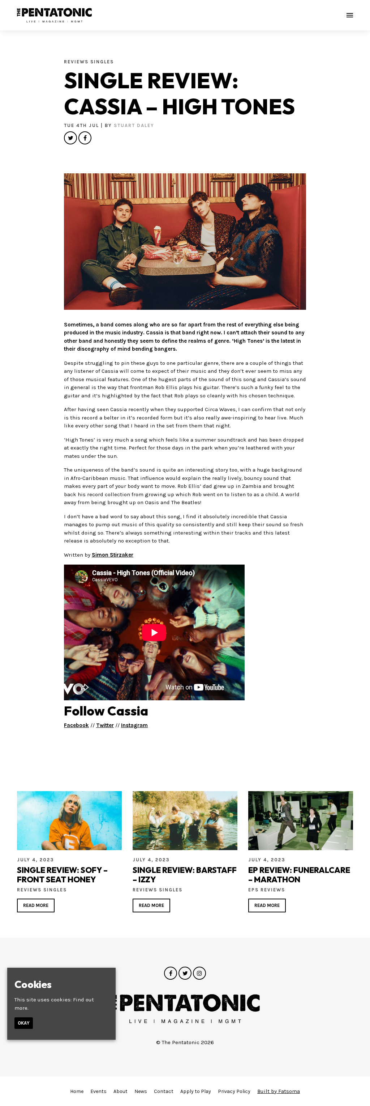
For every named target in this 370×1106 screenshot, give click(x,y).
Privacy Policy (234, 1091)
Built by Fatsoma (278, 1091)
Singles (102, 61)
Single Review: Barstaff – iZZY (185, 875)
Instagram (134, 725)
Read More (35, 905)
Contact (163, 1091)
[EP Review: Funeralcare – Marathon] (300, 820)
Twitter (105, 725)
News (140, 1091)
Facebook (76, 725)
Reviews (77, 61)
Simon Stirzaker (112, 555)
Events (98, 1091)
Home (76, 1091)
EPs (254, 889)
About (120, 1091)
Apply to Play (195, 1091)
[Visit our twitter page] (70, 138)
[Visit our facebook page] (84, 138)
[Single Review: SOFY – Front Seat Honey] (69, 820)
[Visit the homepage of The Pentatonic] (54, 15)
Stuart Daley (134, 125)
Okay (24, 1023)
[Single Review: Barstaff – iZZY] (185, 820)
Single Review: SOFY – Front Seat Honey (62, 875)
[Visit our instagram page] (199, 973)
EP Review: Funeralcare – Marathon (299, 875)
